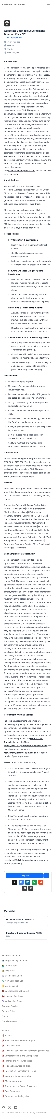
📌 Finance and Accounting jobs (17, 1061)
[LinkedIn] (27, 882)
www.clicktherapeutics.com (21, 170)
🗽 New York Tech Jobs (13, 981)
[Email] (24, 888)
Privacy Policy (8, 1011)
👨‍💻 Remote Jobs (9, 965)
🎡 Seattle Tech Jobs (12, 975)
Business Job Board (13, 4)
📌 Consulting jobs (11, 1045)
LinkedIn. (14, 174)
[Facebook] (21, 882)
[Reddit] (40, 882)
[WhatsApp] (34, 882)
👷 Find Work (8, 970)
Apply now (24, 875)
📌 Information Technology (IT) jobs (19, 1071)
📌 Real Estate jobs (11, 1091)
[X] (14, 882)
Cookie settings (9, 1021)
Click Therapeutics (13, 37)
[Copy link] (30, 888)
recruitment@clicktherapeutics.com (21, 752)
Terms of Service (10, 1006)
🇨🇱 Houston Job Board (12, 996)
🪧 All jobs (7, 1035)
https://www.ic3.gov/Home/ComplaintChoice (25, 745)
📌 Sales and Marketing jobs (15, 1096)
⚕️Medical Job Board (12, 1001)
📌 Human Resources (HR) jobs (16, 1066)
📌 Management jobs (12, 1081)
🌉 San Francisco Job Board (15, 991)
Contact (5, 1016)
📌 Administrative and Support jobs (18, 1040)
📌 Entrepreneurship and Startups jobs (20, 1055)
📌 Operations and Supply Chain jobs (19, 1086)
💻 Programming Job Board (15, 960)
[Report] (46, 875)
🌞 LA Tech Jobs (10, 986)
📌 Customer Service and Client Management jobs (25, 1050)
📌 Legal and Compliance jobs (16, 1076)
